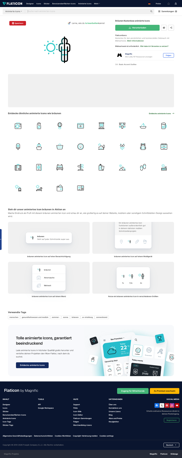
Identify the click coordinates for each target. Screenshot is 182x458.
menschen (13, 317)
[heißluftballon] (60, 126)
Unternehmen (115, 399)
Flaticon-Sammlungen (82, 418)
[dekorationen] (122, 126)
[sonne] (80, 146)
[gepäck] (18, 167)
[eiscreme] (18, 146)
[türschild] (39, 126)
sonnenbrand (101, 317)
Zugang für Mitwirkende (133, 391)
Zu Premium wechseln (164, 391)
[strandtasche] (60, 146)
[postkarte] (80, 188)
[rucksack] (143, 146)
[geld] (80, 126)
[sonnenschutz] (101, 167)
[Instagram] (172, 405)
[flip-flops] (143, 167)
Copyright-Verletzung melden (85, 436)
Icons (38, 4)
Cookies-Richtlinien (63, 436)
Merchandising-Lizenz (82, 425)
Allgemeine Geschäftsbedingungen (17, 436)
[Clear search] (145, 11)
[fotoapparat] (18, 126)
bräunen (75, 317)
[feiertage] (164, 146)
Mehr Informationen (135, 41)
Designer (30, 4)
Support (76, 404)
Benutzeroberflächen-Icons (64, 4)
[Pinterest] (167, 405)
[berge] (122, 167)
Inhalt (6, 399)
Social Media (173, 399)
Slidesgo (174, 454)
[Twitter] (162, 405)
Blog (110, 415)
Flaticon (163, 454)
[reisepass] (39, 167)
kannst (88, 23)
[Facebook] (157, 405)
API (39, 404)
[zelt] (101, 146)
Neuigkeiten (114, 422)
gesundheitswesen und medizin (35, 317)
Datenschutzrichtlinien (43, 436)
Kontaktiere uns (115, 408)
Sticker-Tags (8, 425)
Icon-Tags (7, 422)
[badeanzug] (122, 146)
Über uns (112, 404)
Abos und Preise (115, 418)
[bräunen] (18, 188)
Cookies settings (107, 436)
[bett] (60, 167)
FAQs (75, 408)
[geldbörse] (60, 188)
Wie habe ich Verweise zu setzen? (154, 46)
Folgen (76, 422)
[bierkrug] (164, 126)
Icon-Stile (77, 411)
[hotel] (101, 126)
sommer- (56, 317)
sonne (65, 317)
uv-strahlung (87, 317)
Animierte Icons (84, 4)
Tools (41, 399)
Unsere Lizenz (115, 411)
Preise (158, 4)
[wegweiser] (80, 167)
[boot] (143, 126)
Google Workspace (46, 408)
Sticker (47, 4)
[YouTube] (177, 405)
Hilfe (75, 399)
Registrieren (172, 420)
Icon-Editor (78, 415)
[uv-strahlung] (164, 167)
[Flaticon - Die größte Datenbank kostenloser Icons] (12, 3)
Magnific (153, 454)
